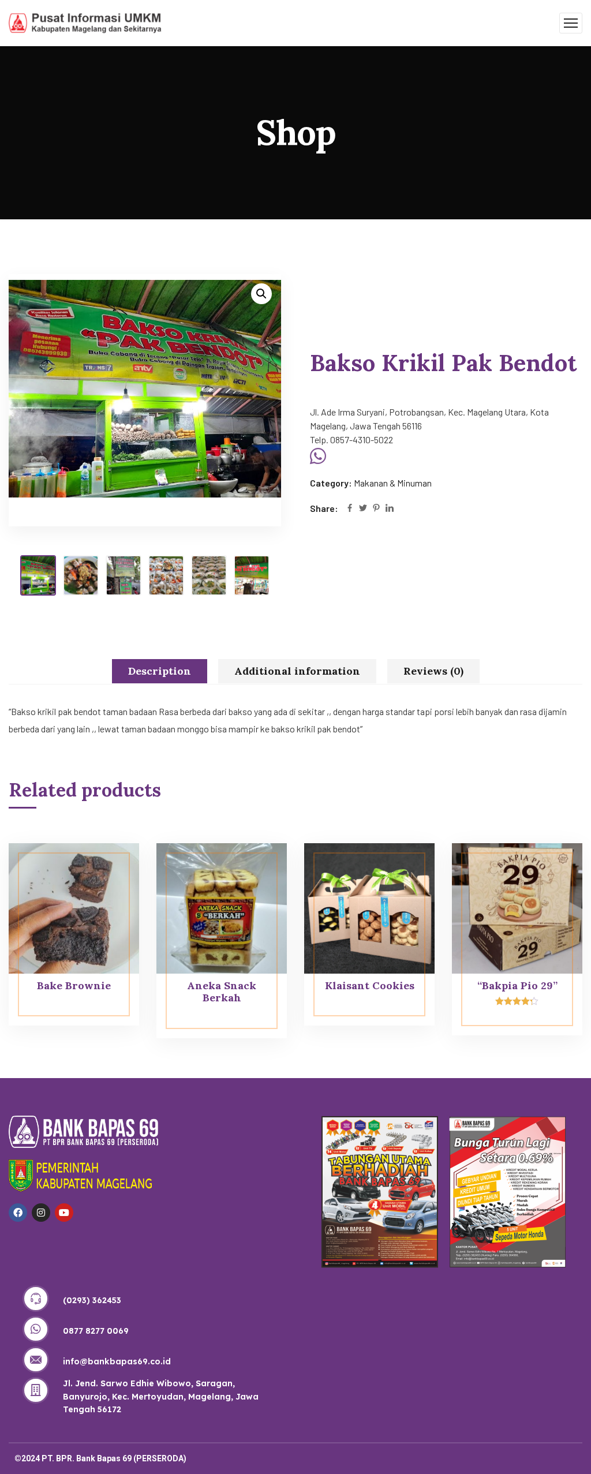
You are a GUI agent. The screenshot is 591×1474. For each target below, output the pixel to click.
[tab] (159, 671)
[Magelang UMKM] (85, 21)
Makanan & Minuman (393, 482)
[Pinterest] (376, 509)
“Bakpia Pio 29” (517, 985)
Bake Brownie (74, 985)
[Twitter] (363, 509)
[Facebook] (350, 509)
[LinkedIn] (390, 509)
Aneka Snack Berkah (221, 992)
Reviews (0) (433, 671)
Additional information (297, 671)
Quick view (108, 869)
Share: (324, 508)
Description (159, 671)
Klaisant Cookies (369, 985)
